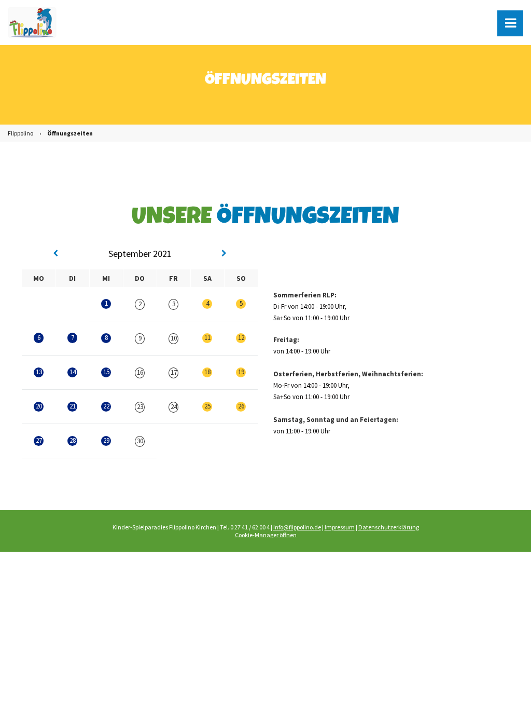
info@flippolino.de (297, 527)
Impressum (340, 527)
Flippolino (20, 133)
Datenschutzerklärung (388, 527)
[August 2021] (55, 253)
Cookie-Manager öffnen (266, 535)
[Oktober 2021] (224, 253)
